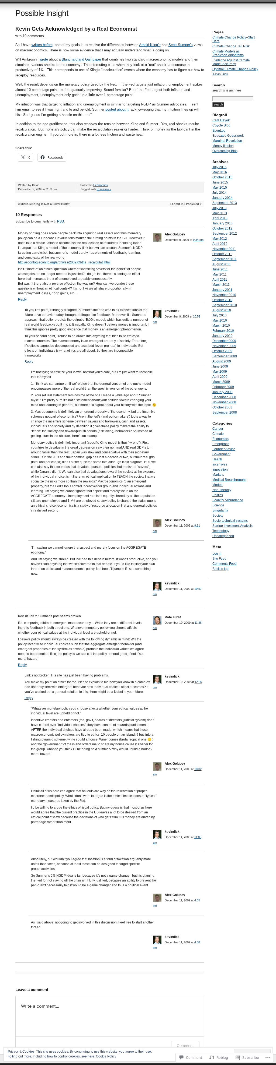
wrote (44, 59)
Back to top (220, 569)
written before (42, 45)
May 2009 (219, 371)
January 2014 (222, 198)
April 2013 (219, 218)
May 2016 (219, 172)
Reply (22, 299)
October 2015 (222, 177)
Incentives (219, 464)
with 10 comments (29, 36)
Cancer (217, 429)
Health (217, 459)
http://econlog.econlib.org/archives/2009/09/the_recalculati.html (64, 262)
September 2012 (224, 233)
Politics (217, 495)
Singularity (220, 510)
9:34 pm (198, 239)
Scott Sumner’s (180, 45)
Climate (218, 434)
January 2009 (222, 392)
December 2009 (224, 341)
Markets (218, 475)
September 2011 (224, 259)
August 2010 (221, 310)
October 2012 (222, 228)
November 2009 (224, 346)
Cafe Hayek (221, 120)
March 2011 (221, 285)
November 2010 (224, 295)
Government (221, 454)
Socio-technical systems (230, 521)
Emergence (220, 444)
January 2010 (222, 336)
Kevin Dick (220, 74)
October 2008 (222, 407)
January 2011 (222, 290)
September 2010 (224, 305)
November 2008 (224, 402)
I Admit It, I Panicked (184, 204)
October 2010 (222, 300)
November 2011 (224, 249)
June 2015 (220, 182)
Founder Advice (223, 449)
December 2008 (224, 397)
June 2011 (220, 269)
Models (217, 485)
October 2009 (222, 351)
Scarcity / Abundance (227, 500)
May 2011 (219, 274)
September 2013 (224, 203)
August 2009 (221, 361)
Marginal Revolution (227, 141)
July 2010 (219, 315)
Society (217, 515)
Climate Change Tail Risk (231, 46)
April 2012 (219, 244)
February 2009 (223, 387)
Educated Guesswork (228, 135)
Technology (220, 531)
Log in (217, 553)
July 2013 (219, 208)
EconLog (219, 130)
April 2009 (219, 377)
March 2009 (221, 382)
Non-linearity (221, 490)
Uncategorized (223, 536)
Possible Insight (41, 13)
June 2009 (220, 366)
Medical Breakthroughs (229, 480)
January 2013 (222, 223)
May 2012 (219, 239)
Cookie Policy (106, 1056)
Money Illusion (223, 146)
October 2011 (222, 254)
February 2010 (223, 331)
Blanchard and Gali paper (81, 59)
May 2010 (219, 320)
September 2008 (224, 412)
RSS (60, 221)
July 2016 (219, 167)
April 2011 (219, 279)
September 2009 (224, 356)
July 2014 (219, 193)
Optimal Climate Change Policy (235, 69)
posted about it (117, 109)
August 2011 (221, 264)
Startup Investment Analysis (232, 526)
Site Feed (219, 558)
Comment (185, 1045)
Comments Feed (224, 564)
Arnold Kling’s (150, 45)
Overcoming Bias (224, 151)
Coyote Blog (221, 125)
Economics (100, 185)
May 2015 (219, 187)
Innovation (220, 469)
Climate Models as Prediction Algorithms (228, 53)
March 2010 (221, 325)
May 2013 (219, 213)
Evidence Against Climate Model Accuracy (231, 62)
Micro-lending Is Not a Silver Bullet (45, 204)
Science (218, 505)
